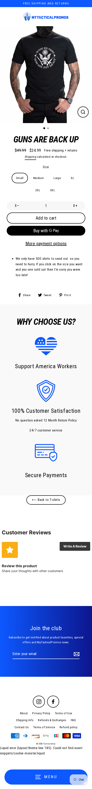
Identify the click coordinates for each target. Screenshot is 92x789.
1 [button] (44, 128)
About (24, 713)
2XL (37, 190)
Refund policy (68, 727)
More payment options (46, 243)
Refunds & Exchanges (52, 720)
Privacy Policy (41, 713)
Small (19, 178)
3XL (52, 190)
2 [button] (48, 129)
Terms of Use (63, 713)
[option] (46, 74)
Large (57, 178)
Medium (38, 178)
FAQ (73, 720)
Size (46, 167)
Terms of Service (44, 727)
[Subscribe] (75, 654)
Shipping (30, 156)
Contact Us (22, 727)
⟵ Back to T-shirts (46, 500)
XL (72, 178)
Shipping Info (24, 720)
